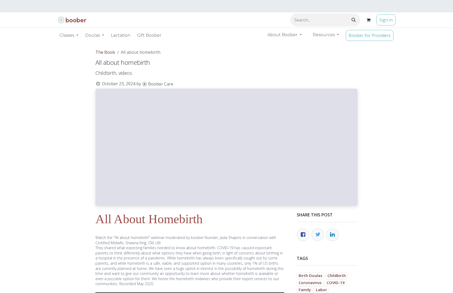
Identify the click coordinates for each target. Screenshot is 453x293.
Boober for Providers (370, 35)
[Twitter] (317, 234)
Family (305, 289)
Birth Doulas (310, 275)
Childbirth (336, 275)
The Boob (105, 52)
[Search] (353, 19)
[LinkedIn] (332, 234)
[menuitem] (120, 35)
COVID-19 (336, 282)
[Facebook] (303, 234)
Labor (321, 289)
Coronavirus (310, 282)
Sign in (386, 20)
